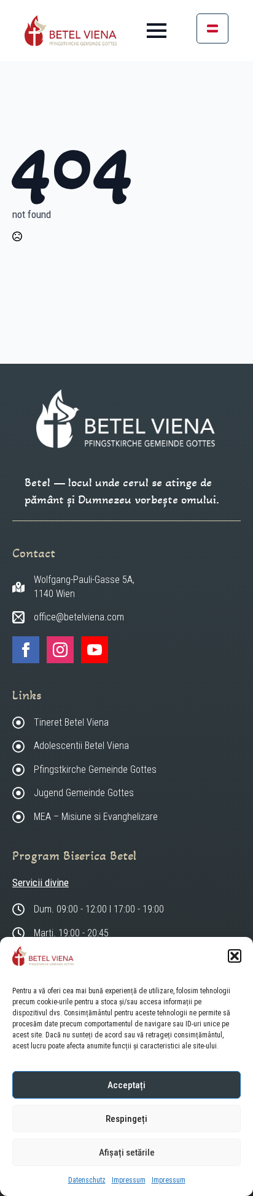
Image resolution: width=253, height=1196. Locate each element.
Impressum (129, 1180)
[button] (234, 956)
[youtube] (94, 649)
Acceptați (126, 1085)
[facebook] (25, 649)
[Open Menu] (156, 30)
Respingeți (126, 1118)
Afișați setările (127, 1152)
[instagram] (60, 649)
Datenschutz (87, 1180)
